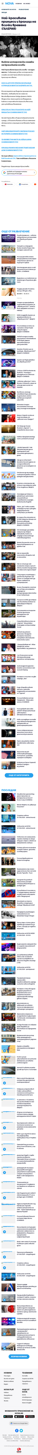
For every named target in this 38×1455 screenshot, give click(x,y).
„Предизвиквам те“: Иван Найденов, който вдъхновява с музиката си (26, 646)
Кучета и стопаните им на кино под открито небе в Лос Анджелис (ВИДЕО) (26, 485)
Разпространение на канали (27, 1435)
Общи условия (30, 1436)
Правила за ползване (27, 1438)
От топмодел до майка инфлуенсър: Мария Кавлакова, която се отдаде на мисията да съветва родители (25, 534)
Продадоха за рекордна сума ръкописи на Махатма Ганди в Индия (25, 914)
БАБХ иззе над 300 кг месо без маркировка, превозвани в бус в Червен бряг (26, 1136)
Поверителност (8, 1438)
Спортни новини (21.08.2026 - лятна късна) (26, 816)
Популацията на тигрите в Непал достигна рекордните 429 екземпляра (26, 613)
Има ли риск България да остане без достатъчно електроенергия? (26, 1080)
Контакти (23, 1436)
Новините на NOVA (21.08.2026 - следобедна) (26, 1274)
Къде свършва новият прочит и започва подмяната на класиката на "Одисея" (26, 690)
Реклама (4, 1435)
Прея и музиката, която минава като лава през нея (25, 743)
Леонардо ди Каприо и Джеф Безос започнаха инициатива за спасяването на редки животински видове (25, 498)
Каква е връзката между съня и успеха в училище (26, 437)
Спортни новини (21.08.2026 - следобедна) (26, 1264)
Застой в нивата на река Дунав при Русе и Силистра (26, 1068)
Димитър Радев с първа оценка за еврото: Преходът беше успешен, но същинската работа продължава (26, 1159)
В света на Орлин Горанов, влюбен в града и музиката (26, 764)
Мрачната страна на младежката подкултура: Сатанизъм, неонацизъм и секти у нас (26, 1017)
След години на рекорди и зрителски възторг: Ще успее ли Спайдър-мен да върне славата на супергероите (26, 578)
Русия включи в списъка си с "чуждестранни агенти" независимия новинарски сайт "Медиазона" (26, 893)
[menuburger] (2, 3)
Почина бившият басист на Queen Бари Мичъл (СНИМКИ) (26, 1218)
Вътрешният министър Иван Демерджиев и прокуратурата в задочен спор (26, 1038)
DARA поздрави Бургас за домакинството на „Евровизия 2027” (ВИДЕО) (26, 317)
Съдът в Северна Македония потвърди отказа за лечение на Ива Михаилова (26, 1346)
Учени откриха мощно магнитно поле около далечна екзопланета (25, 732)
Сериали (7, 1398)
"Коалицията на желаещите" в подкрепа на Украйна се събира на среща (26, 1185)
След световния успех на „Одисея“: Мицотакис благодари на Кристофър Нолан (26, 624)
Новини (18, 3)
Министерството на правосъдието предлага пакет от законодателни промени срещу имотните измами (26, 1310)
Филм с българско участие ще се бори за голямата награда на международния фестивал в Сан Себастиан (26, 591)
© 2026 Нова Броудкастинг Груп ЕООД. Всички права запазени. (19, 1446)
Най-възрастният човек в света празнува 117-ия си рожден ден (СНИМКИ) (26, 1195)
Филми (6, 1401)
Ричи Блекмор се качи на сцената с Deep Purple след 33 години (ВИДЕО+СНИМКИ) (25, 329)
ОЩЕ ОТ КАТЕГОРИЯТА (19, 775)
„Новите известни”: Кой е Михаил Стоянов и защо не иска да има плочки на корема (26, 384)
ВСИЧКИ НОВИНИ (19, 1356)
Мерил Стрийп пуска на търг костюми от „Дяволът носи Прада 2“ (25, 417)
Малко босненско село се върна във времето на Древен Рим (26, 544)
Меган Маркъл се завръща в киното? (26, 805)
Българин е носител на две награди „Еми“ (26, 677)
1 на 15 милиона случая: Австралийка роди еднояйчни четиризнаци (25, 657)
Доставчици (16, 1436)
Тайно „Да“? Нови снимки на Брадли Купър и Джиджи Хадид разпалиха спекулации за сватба (26, 509)
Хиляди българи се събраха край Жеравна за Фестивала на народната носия (26, 1027)
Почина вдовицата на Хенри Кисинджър (25, 859)
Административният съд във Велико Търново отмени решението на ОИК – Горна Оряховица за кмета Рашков (26, 1207)
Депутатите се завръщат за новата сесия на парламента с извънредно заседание (25, 1006)
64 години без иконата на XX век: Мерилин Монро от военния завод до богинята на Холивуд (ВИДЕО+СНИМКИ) (26, 521)
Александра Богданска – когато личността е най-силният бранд (26, 668)
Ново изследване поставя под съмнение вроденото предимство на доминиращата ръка (26, 722)
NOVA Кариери (27, 1400)
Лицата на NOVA (27, 1378)
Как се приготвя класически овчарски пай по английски (26, 555)
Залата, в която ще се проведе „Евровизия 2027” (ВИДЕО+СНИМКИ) (26, 351)
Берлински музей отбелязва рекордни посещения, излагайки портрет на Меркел (25, 754)
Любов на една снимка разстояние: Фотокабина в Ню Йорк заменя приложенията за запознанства (26, 340)
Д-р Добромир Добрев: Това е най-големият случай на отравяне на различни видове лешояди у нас (26, 958)
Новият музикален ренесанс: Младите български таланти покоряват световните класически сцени (25, 636)
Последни (7, 1376)
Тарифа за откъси (7, 1436)
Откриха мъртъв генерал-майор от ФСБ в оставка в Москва (26, 1320)
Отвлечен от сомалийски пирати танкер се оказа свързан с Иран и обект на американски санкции (26, 840)
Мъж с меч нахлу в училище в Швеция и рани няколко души (26, 1243)
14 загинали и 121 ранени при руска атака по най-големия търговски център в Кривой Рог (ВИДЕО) (25, 1103)
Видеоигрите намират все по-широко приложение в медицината (26, 946)
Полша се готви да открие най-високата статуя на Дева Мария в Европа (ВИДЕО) (26, 602)
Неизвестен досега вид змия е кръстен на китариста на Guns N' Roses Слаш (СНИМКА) (25, 797)
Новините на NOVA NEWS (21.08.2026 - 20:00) (26, 934)
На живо (26, 3)
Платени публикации (25, 1440)
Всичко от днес (9, 1378)
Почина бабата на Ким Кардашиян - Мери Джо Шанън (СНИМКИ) (25, 700)
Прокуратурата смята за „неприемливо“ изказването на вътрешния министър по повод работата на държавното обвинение (26, 1334)
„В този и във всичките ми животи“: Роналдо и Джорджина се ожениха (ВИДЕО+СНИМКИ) (26, 373)
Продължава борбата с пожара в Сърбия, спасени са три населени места (26, 1297)
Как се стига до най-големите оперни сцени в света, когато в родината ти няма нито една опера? (26, 567)
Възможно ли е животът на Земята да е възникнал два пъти (26, 280)
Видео (6, 1384)
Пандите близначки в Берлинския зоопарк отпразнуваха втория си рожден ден (26, 882)
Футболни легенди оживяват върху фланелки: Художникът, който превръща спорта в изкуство (26, 396)
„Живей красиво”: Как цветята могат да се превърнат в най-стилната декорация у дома (25, 451)
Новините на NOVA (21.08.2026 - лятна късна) (26, 827)
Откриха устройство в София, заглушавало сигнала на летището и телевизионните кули (25, 1092)
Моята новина (9, 1381)
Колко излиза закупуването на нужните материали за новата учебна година (26, 1060)
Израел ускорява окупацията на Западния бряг (26, 1048)
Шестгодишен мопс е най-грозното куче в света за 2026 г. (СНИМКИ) (26, 269)
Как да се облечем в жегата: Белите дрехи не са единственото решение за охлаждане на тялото (26, 464)
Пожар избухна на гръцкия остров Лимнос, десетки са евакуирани (26, 849)
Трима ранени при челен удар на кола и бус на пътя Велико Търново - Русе (26, 871)
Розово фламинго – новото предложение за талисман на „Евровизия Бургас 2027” (26, 238)
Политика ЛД (17, 1438)
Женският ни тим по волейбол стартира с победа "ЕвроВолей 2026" (26, 903)
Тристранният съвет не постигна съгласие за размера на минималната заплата (26, 1126)
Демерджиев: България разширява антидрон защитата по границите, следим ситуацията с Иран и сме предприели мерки (26, 1172)
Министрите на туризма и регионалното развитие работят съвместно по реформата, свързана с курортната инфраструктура (26, 1232)
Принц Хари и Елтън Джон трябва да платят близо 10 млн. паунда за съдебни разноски (26, 925)
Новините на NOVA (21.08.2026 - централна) (25, 968)
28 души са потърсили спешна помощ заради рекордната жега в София (26, 1114)
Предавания (8, 1395)
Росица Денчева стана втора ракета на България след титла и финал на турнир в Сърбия (26, 259)
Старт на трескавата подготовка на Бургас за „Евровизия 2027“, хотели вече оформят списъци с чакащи (26, 306)
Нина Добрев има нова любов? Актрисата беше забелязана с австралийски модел (26, 711)
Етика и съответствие (12, 1440)
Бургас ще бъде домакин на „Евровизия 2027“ (26, 361)
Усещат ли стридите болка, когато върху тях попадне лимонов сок (25, 248)
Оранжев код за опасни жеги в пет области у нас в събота (26, 1146)
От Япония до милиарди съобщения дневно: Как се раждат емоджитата (26, 474)
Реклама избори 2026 (13, 1435)
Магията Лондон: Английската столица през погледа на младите (26, 406)
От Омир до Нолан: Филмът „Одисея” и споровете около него (25, 428)
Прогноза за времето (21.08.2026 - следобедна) (26, 1253)
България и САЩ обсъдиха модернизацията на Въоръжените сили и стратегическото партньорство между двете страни (26, 993)
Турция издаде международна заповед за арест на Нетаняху (26, 1286)
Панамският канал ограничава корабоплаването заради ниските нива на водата (26, 981)
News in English (26, 1402)
